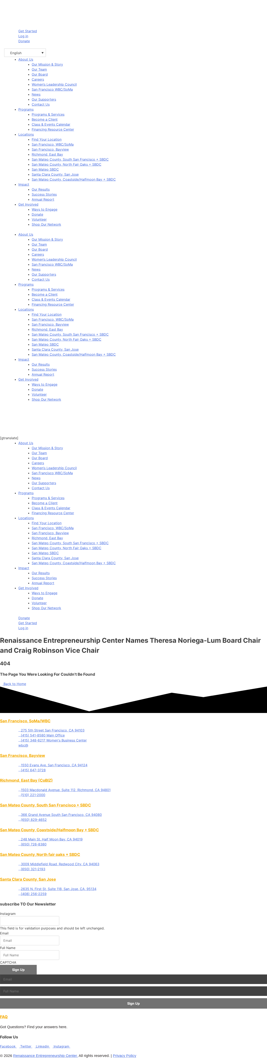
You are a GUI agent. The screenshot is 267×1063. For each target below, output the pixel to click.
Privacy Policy (124, 1056)
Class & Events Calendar (51, 299)
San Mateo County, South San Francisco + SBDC (70, 334)
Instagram (8, 914)
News (36, 269)
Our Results (41, 364)
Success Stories (44, 369)
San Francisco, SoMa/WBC (25, 721)
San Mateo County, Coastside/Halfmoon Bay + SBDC (74, 354)
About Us (25, 59)
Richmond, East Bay (47, 329)
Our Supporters (44, 274)
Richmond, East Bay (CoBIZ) (26, 780)
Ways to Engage (44, 384)
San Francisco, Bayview (50, 324)
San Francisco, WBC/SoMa (53, 319)
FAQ (4, 1016)
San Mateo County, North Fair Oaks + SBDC (66, 339)
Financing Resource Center (53, 304)
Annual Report (43, 374)
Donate (37, 389)
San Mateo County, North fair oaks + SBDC (40, 854)
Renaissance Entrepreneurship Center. (45, 1056)
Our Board (40, 249)
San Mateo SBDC (45, 344)
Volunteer (39, 394)
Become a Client (45, 294)
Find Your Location (47, 314)
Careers (38, 254)
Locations (26, 134)
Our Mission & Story (47, 239)
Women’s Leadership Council (54, 259)
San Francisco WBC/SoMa (52, 264)
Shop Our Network (46, 399)
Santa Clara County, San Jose (55, 349)
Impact (23, 184)
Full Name (7, 948)
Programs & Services (48, 289)
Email (4, 933)
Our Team (39, 244)
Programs (26, 109)
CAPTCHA (8, 962)
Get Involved (28, 204)
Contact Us (41, 279)
